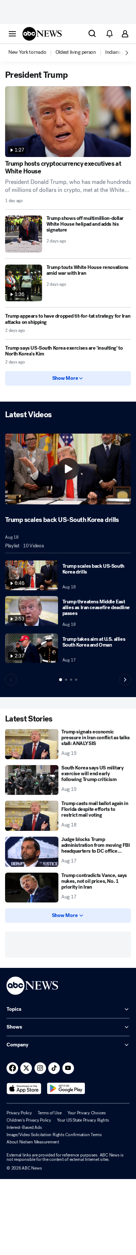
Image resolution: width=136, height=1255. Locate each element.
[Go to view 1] (60, 679)
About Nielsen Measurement (33, 1142)
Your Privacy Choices (86, 1113)
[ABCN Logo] (42, 34)
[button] (12, 33)
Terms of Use (50, 1113)
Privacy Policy (19, 1113)
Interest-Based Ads (24, 1127)
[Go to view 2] (66, 680)
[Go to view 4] (76, 680)
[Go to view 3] (71, 680)
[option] (31, 53)
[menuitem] (27, 52)
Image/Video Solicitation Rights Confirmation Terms (54, 1135)
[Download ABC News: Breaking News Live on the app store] (24, 1088)
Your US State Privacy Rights (83, 1120)
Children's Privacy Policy (29, 1120)
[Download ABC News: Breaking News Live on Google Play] (66, 1088)
